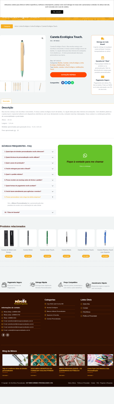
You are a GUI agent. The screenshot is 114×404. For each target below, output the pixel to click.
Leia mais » (5, 375)
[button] (42, 38)
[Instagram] (7, 335)
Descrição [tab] (6, 101)
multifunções (80, 67)
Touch (68, 65)
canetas (61, 67)
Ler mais (8, 256)
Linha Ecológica (24, 26)
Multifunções (61, 65)
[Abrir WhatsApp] (109, 399)
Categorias (7, 26)
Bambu (60, 63)
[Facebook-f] (3, 335)
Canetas (65, 63)
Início (16, 26)
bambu (56, 67)
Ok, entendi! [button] (57, 12)
